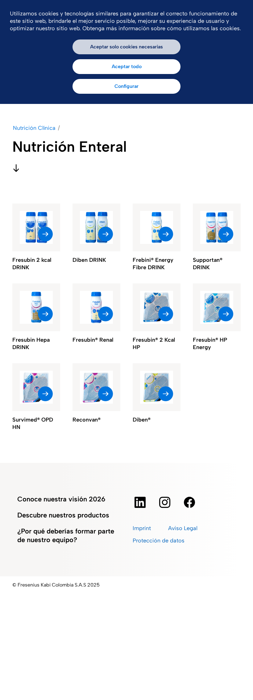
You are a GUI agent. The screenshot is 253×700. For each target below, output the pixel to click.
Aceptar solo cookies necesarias (126, 47)
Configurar (126, 86)
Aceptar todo (127, 66)
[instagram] (164, 502)
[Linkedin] (140, 502)
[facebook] (189, 502)
